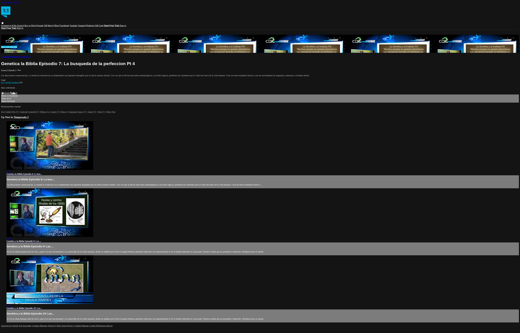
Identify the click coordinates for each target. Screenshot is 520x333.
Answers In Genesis (9, 326)
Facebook (64, 26)
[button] (2, 23)
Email (14, 93)
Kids (14, 26)
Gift (45, 26)
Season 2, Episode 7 (8, 70)
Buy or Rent (30, 26)
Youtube (73, 26)
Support (82, 26)
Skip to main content (10, 2)
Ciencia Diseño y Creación (15, 56)
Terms (64, 326)
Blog (56, 26)
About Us (52, 326)
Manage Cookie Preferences (94, 326)
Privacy (70, 326)
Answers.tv (6, 26)
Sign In (20, 28)
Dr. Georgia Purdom (10, 82)
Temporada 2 (21, 117)
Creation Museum (39, 326)
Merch (51, 26)
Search (21, 26)
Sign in (122, 26)
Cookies (78, 326)
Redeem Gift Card (94, 26)
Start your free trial (9, 47)
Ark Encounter (25, 326)
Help (59, 326)
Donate (39, 26)
